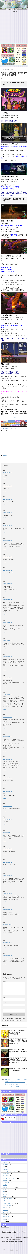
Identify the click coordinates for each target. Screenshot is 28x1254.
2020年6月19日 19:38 (7, 955)
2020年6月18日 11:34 (7, 512)
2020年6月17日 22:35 (7, 849)
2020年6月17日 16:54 (7, 599)
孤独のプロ (5, 1212)
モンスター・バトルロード (9, 1178)
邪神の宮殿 (5, 1176)
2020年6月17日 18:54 (7, 791)
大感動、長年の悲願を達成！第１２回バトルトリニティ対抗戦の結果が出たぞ (18, 1041)
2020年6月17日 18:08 (7, 759)
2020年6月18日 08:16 (7, 893)
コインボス (5, 1169)
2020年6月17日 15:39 (7, 557)
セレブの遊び (6, 1182)
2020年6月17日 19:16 (7, 806)
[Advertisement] (14, 26)
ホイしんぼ (5, 1210)
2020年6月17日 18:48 (7, 778)
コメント (6, 981)
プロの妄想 (5, 1164)
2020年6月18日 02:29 (7, 875)
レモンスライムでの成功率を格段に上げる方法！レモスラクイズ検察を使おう (18, 1032)
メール (4, 1002)
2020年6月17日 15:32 (7, 540)
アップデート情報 (7, 1205)
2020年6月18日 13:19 (7, 656)
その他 (4, 1221)
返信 (5, 478)
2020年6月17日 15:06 (7, 499)
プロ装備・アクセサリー (9, 1187)
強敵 (4, 1166)
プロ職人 (5, 1185)
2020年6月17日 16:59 (7, 678)
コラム (4, 1219)
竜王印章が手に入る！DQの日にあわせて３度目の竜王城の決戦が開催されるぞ (18, 1060)
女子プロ (5, 1201)
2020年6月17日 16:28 (7, 583)
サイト (4, 1008)
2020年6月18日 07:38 (7, 717)
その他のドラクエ (7, 1216)
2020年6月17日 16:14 (7, 570)
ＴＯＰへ (14, 417)
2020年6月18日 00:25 (7, 819)
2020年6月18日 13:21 (7, 832)
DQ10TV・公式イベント (9, 1203)
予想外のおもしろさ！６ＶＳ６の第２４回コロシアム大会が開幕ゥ (18, 1051)
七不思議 (5, 1194)
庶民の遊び (5, 1180)
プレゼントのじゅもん (8, 1189)
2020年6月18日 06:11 (7, 862)
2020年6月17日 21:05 (7, 486)
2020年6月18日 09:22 (7, 909)
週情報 (4, 1214)
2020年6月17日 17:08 (7, 694)
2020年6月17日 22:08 (7, 640)
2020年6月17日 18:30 (7, 622)
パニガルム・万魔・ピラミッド (10, 1171)
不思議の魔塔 (6, 1173)
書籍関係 (5, 1207)
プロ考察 (5, 1162)
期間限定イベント (8, 455)
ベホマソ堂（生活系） (8, 1198)
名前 (4, 997)
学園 (4, 1191)
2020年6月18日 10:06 (7, 924)
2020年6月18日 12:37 (7, 942)
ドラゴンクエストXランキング (8, 428)
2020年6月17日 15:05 (7, 472)
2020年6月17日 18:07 (7, 736)
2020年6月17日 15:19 (7, 525)
